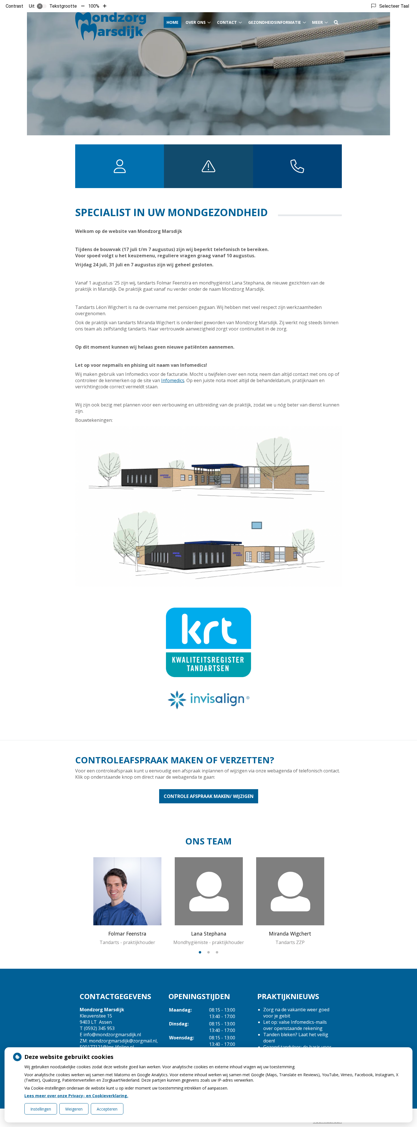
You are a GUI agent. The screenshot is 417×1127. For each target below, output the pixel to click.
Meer (317, 22)
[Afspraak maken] (297, 166)
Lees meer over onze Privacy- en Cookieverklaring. (76, 1095)
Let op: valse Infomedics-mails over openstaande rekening (295, 1025)
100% (93, 6)
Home (172, 22)
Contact (227, 22)
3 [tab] (217, 952)
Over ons (196, 22)
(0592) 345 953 (99, 1028)
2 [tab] (208, 952)
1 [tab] (200, 952)
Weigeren (74, 1109)
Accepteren (107, 1109)
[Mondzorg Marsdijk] (110, 26)
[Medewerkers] (119, 166)
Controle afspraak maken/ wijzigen (209, 796)
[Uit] (42, 6)
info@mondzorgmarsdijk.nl (112, 1034)
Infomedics (172, 380)
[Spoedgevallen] (208, 166)
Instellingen (40, 1109)
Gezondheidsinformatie (274, 22)
